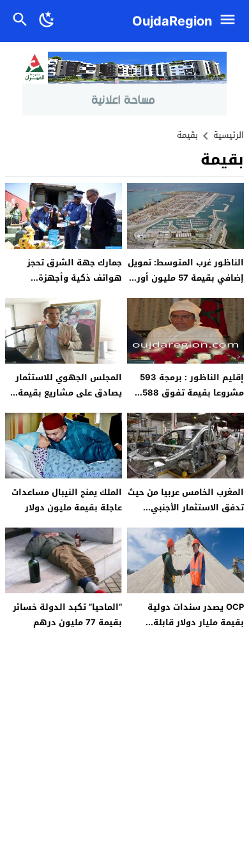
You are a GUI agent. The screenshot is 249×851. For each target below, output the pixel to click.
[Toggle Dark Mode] (47, 21)
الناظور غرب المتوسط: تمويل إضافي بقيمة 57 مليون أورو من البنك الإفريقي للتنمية (186, 277)
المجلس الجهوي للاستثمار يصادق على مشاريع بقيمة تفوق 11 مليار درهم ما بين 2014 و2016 (68, 399)
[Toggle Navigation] (230, 21)
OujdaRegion (172, 21)
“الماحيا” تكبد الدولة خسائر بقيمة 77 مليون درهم (67, 614)
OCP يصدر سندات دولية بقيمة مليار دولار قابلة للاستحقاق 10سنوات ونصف (188, 622)
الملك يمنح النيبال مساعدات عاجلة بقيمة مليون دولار (66, 499)
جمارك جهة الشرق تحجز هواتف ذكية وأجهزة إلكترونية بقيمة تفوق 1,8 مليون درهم (70, 285)
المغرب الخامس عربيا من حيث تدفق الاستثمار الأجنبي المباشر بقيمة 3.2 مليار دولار (186, 507)
